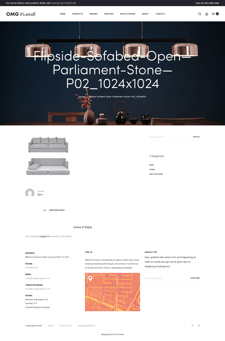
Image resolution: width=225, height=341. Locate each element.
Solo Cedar (118, 334)
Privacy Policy (65, 325)
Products (77, 14)
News (151, 165)
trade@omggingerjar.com (37, 289)
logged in (44, 236)
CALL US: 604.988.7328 (207, 3)
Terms (51, 325)
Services (109, 14)
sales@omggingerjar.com (37, 278)
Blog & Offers (127, 14)
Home (63, 14)
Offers (152, 169)
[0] (213, 13)
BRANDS (94, 14)
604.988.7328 (31, 267)
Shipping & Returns (86, 325)
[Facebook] (192, 325)
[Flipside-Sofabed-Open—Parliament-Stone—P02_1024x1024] (48, 155)
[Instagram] (199, 325)
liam (40, 194)
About (145, 14)
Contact (160, 14)
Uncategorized (156, 174)
